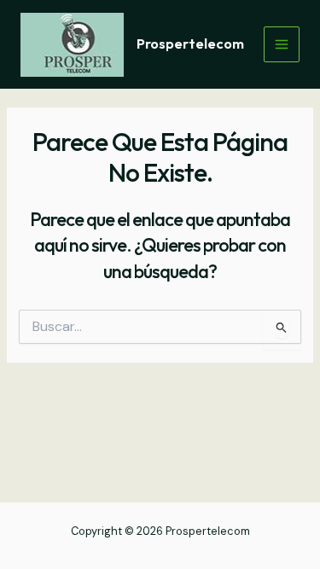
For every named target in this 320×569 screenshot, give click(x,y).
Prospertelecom (190, 43)
